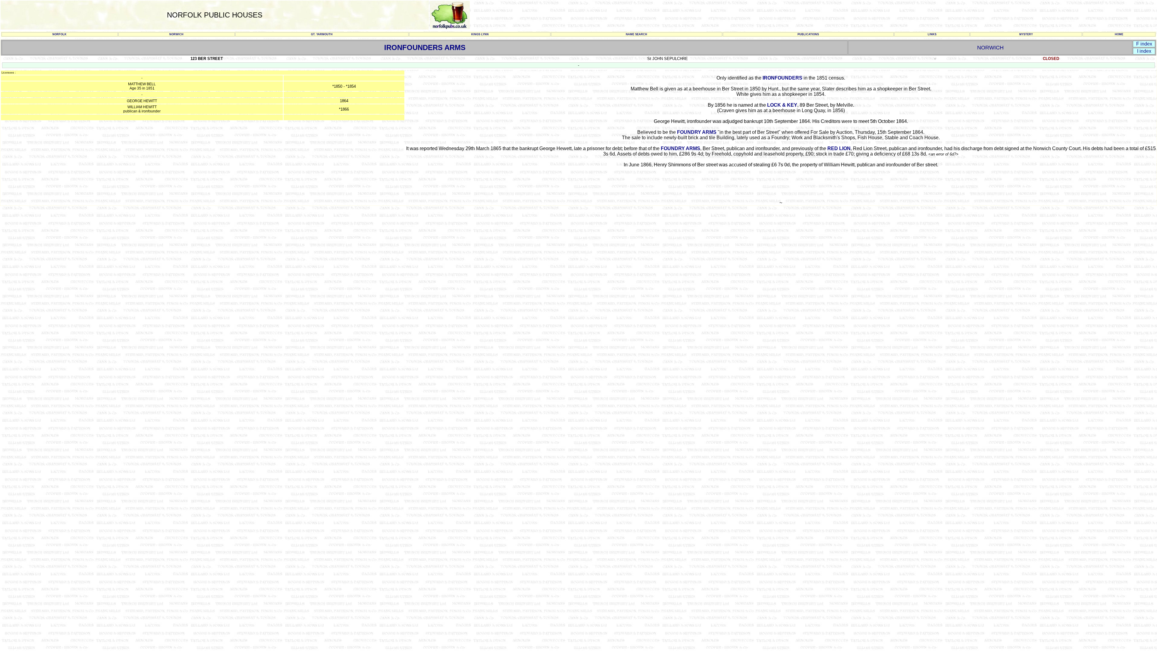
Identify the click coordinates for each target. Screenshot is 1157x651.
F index (1144, 43)
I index (1144, 51)
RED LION (839, 148)
